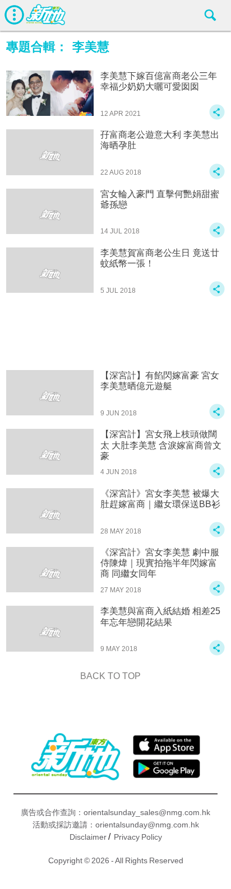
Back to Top (110, 676)
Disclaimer (88, 836)
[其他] (217, 117)
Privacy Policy (138, 836)
